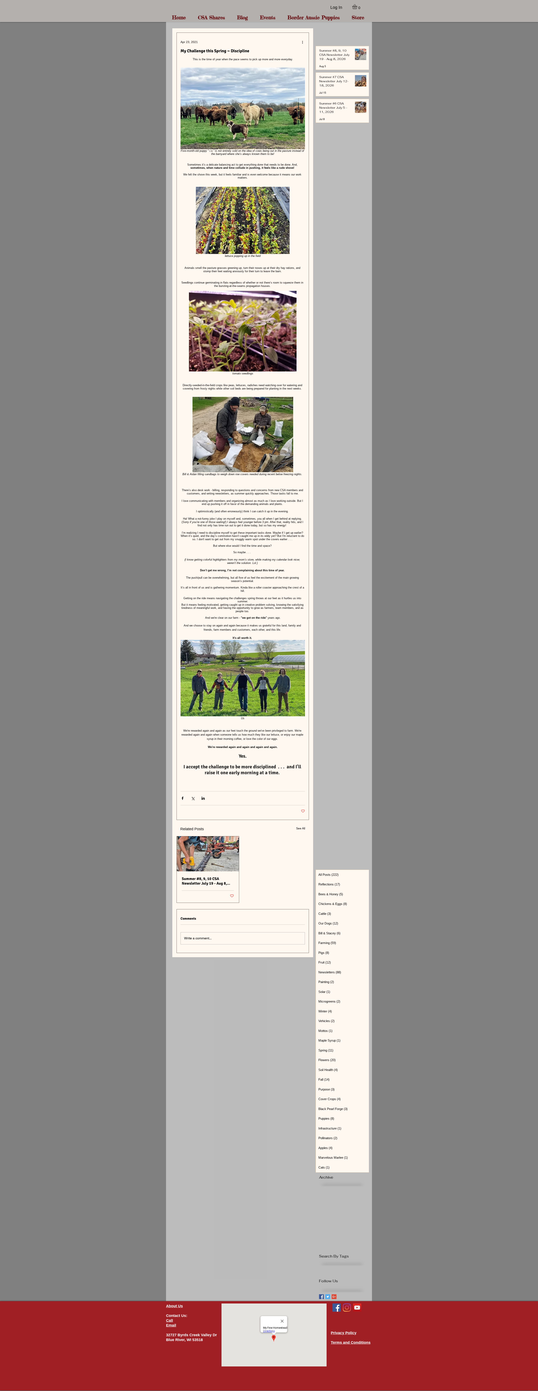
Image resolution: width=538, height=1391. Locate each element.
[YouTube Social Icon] (357, 1307)
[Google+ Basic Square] (334, 1296)
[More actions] (302, 41)
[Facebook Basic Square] (321, 1296)
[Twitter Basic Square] (327, 1296)
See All (300, 828)
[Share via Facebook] (183, 798)
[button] (357, 6)
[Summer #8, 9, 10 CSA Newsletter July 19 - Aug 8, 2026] (208, 853)
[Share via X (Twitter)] (193, 798)
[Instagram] (347, 1307)
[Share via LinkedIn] (203, 798)
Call (169, 1320)
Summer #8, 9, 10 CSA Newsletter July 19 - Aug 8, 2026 (204, 881)
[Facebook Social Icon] (336, 1307)
